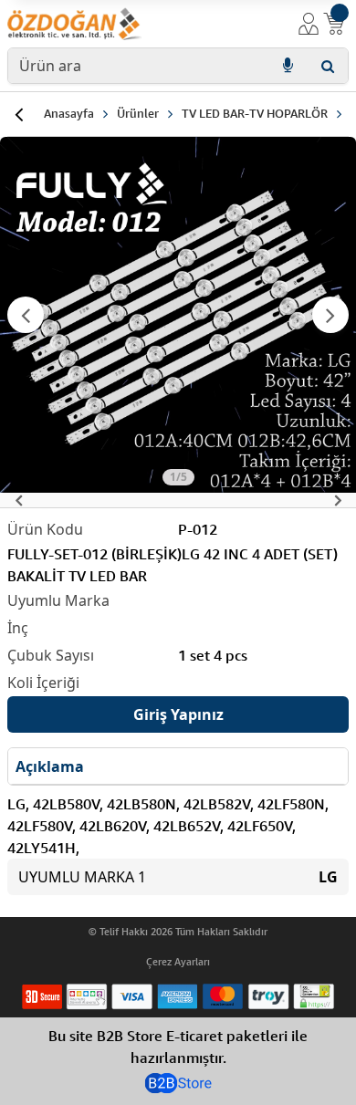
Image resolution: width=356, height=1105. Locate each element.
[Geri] (18, 114)
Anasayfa (69, 113)
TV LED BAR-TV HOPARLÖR (255, 113)
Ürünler (138, 113)
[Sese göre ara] (287, 65)
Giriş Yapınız (178, 714)
